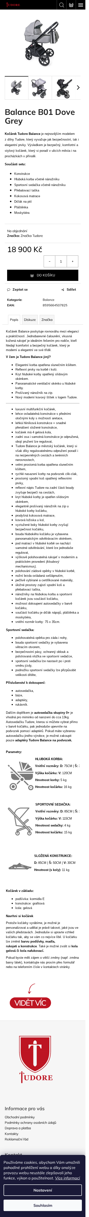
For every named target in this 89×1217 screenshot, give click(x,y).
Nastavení (42, 1190)
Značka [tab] (47, 320)
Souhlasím (42, 1205)
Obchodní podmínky (20, 1117)
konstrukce (29, 946)
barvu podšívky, (32, 941)
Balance (48, 300)
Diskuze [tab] (30, 320)
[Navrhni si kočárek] (30, 996)
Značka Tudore (32, 236)
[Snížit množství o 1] (49, 261)
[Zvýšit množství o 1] (72, 261)
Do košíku (46, 275)
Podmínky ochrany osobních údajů (30, 1122)
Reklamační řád (16, 1139)
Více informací (67, 1178)
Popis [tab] (14, 320)
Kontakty (11, 1134)
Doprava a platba (18, 1128)
